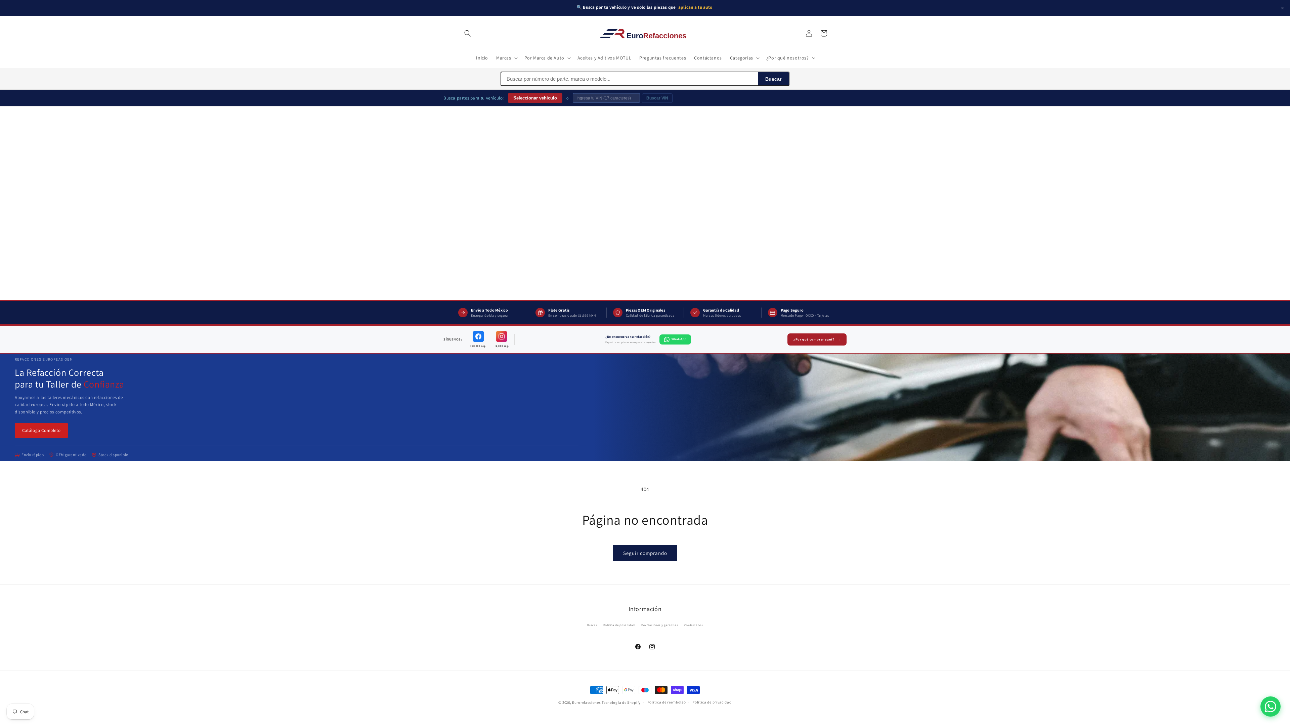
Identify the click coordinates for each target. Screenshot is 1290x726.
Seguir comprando (645, 553)
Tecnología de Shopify (621, 702)
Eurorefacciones (586, 702)
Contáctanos (693, 625)
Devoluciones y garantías (659, 625)
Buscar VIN (657, 98)
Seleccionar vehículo (535, 97)
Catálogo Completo (41, 430)
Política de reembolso (666, 702)
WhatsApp (679, 339)
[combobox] (629, 78)
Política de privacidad (619, 625)
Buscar (773, 79)
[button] (467, 33)
